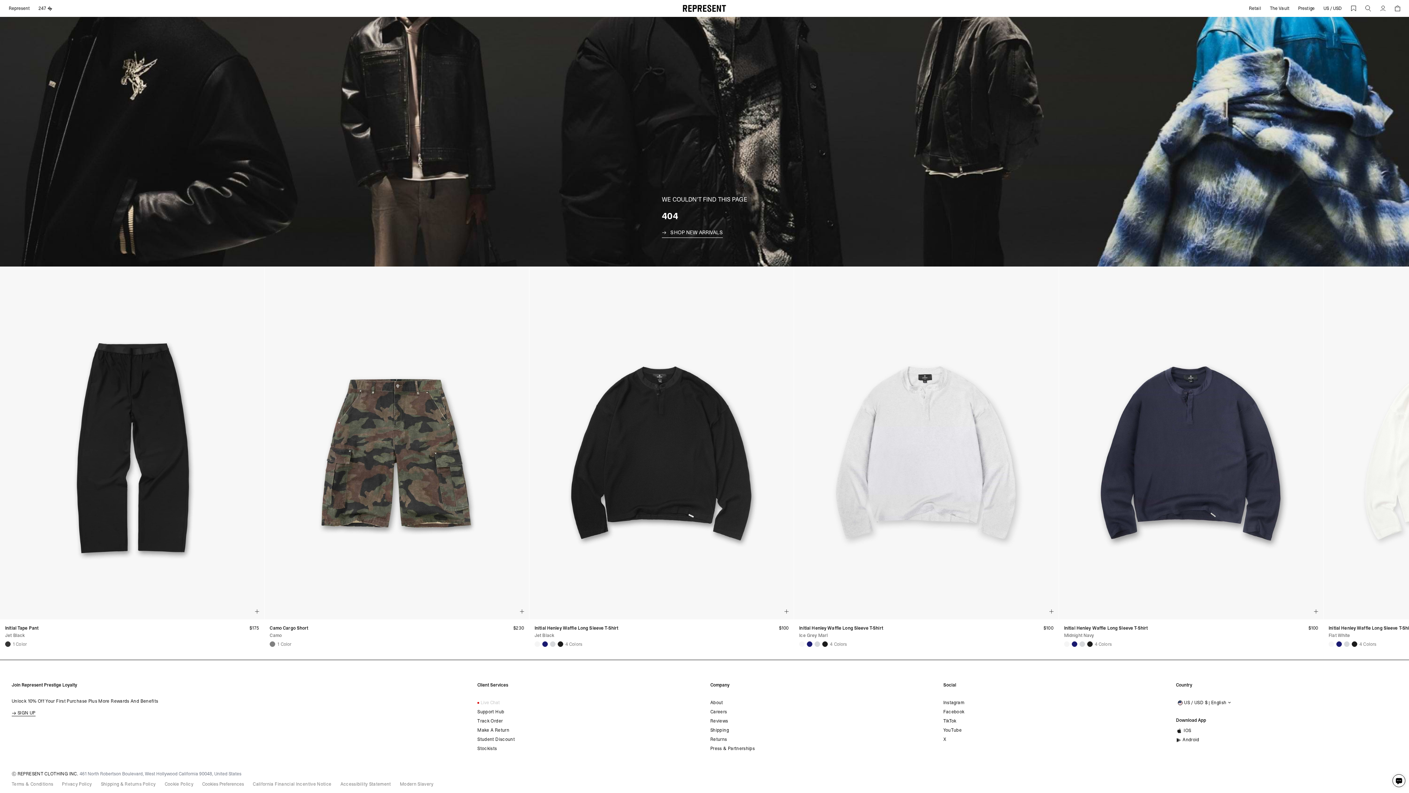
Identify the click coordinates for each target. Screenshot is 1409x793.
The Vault (1279, 8)
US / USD (1333, 8)
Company (719, 685)
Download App (1191, 720)
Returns (718, 739)
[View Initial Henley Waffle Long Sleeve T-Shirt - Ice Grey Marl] (553, 644)
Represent (19, 8)
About (716, 703)
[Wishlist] (1353, 8)
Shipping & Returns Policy (128, 784)
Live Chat (490, 703)
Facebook (954, 712)
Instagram (953, 703)
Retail (1255, 8)
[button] (1368, 8)
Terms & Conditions (32, 784)
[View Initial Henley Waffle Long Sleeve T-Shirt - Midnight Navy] (545, 644)
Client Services (492, 685)
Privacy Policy (77, 784)
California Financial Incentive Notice (292, 784)
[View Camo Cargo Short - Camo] (272, 644)
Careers (718, 712)
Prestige (1306, 8)
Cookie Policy (179, 784)
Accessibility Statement (366, 784)
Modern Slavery (416, 784)
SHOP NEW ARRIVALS (696, 232)
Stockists (487, 749)
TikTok (950, 721)
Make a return (493, 730)
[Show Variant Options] (257, 611)
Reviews (719, 721)
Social (949, 685)
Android (1191, 740)
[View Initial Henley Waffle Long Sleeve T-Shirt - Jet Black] (560, 644)
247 (42, 8)
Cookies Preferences (223, 784)
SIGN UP (27, 713)
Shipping (719, 730)
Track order (490, 721)
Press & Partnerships (732, 749)
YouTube (952, 730)
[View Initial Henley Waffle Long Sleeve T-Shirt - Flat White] (537, 644)
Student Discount (496, 739)
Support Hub (490, 712)
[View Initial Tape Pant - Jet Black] (8, 644)
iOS (1187, 731)
